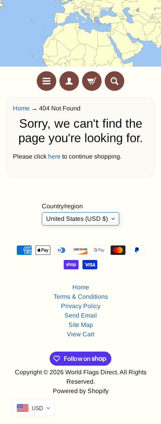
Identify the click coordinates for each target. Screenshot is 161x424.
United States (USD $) (77, 218)
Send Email (80, 315)
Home (21, 108)
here (54, 156)
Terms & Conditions (81, 296)
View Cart (80, 334)
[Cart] (92, 81)
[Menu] (46, 81)
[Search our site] (114, 81)
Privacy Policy (80, 306)
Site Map (80, 324)
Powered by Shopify (81, 391)
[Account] (69, 81)
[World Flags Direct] (80, 35)
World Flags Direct (91, 372)
